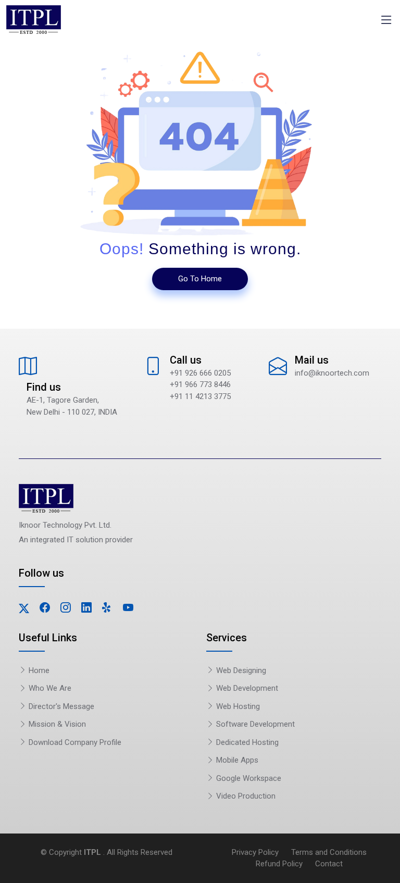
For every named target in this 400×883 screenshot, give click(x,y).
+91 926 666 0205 (200, 373)
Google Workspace (247, 778)
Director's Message (60, 706)
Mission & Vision (56, 724)
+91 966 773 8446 (200, 384)
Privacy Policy (255, 852)
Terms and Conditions (329, 852)
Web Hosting (237, 706)
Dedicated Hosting (246, 742)
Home (38, 670)
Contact (329, 863)
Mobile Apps (236, 760)
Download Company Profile (74, 742)
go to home (200, 278)
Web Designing (240, 670)
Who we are (49, 688)
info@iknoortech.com (332, 373)
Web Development (246, 688)
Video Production (245, 796)
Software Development (254, 724)
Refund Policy (279, 863)
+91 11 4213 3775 (200, 396)
